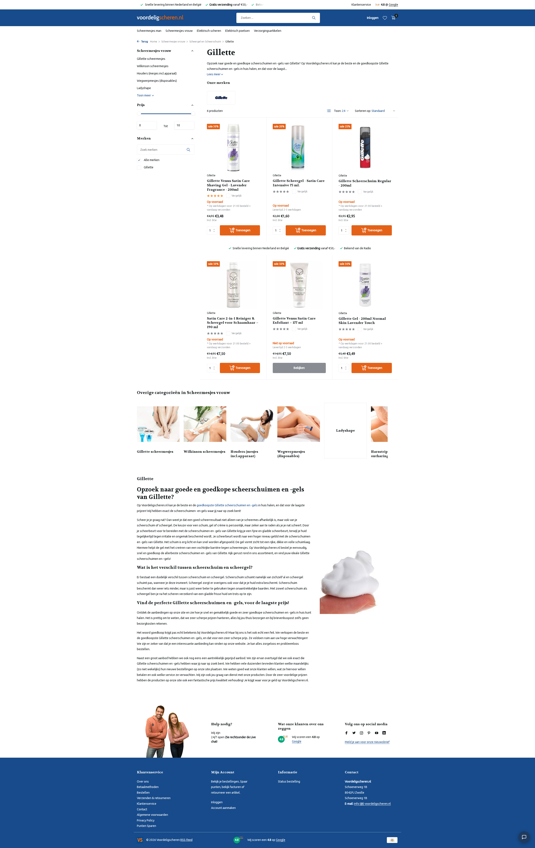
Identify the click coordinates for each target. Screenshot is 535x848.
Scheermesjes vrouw (179, 30)
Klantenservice (361, 4)
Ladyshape (144, 88)
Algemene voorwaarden (152, 814)
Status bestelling (289, 781)
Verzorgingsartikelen (267, 30)
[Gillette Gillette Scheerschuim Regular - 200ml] (365, 147)
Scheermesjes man (149, 30)
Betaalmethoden (148, 787)
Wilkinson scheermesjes (152, 66)
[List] (329, 111)
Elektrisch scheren (209, 30)
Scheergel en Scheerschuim (205, 41)
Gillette (148, 167)
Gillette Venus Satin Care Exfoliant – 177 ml (294, 320)
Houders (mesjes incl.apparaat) (157, 73)
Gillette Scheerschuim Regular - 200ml (365, 183)
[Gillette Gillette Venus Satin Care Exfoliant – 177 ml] (299, 285)
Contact (142, 809)
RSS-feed (186, 840)
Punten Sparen (146, 826)
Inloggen (217, 802)
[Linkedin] (384, 733)
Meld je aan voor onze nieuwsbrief (367, 742)
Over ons (143, 781)
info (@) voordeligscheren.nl (372, 803)
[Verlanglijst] (385, 17)
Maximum (184, 125)
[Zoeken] (314, 18)
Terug (144, 41)
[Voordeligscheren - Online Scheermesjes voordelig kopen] (164, 17)
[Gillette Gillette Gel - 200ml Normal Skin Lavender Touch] (365, 285)
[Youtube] (376, 733)
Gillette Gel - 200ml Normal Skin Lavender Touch (362, 321)
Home (153, 41)
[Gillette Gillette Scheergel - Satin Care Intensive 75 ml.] (299, 147)
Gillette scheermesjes (151, 59)
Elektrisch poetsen (237, 30)
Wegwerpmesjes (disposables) (157, 81)
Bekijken (299, 368)
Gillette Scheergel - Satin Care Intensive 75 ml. (299, 183)
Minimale (147, 125)
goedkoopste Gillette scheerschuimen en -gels (227, 505)
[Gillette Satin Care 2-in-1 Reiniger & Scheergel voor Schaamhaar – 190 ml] (233, 285)
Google (393, 4)
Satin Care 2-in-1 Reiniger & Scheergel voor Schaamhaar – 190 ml (232, 322)
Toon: (337, 111)
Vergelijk (237, 195)
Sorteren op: (363, 111)
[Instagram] (361, 733)
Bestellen (143, 792)
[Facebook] (346, 733)
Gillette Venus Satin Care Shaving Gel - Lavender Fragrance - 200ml (228, 185)
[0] (392, 17)
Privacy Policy (145, 820)
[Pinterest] (369, 733)
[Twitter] (354, 733)
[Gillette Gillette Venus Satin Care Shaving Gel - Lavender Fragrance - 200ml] (233, 147)
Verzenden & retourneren (154, 798)
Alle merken (151, 160)
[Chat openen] (524, 837)
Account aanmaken (223, 808)
